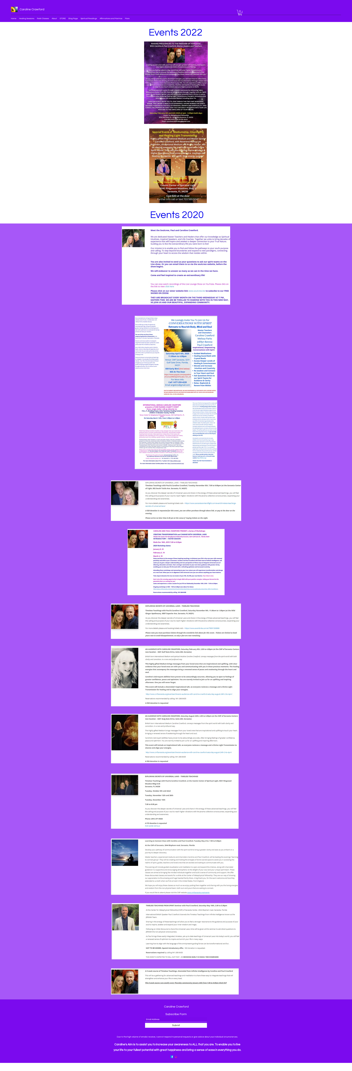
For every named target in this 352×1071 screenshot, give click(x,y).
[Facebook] (171, 1056)
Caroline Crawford (32, 9)
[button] (240, 12)
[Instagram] (176, 1056)
